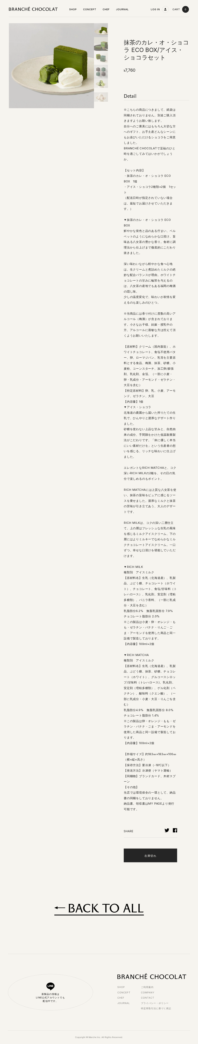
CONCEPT (124, 992)
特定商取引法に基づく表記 (156, 1008)
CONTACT (147, 997)
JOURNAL (123, 1003)
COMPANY (147, 992)
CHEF (120, 997)
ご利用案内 (147, 987)
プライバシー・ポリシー (155, 1003)
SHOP (121, 987)
